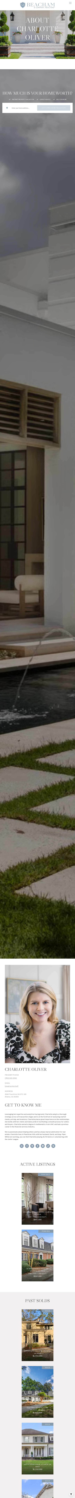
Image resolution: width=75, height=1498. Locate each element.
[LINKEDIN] (22, 1146)
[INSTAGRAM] (27, 1146)
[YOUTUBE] (43, 1146)
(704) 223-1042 (11, 1078)
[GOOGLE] (53, 1146)
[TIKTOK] (48, 1146)
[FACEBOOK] (37, 1146)
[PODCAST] (32, 1146)
